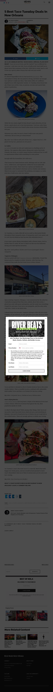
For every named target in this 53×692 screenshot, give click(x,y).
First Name (11, 363)
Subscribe (26, 371)
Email (10, 344)
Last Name (11, 367)
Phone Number (12, 348)
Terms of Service (30, 358)
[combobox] (20, 348)
